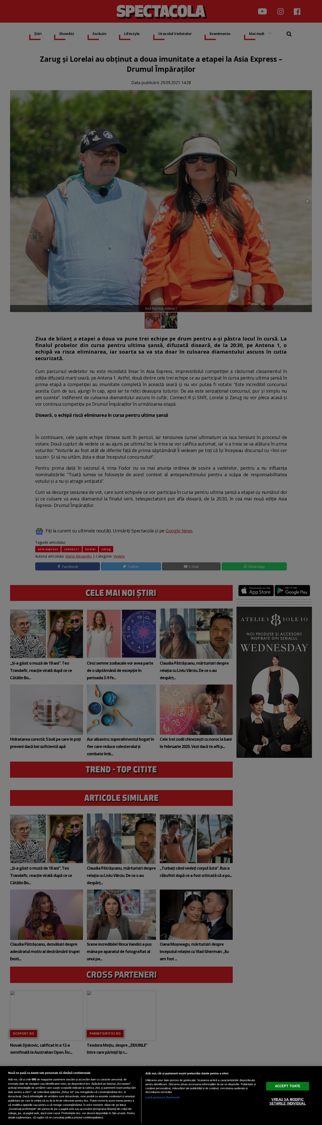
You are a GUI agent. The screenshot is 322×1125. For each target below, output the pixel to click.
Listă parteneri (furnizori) (162, 1097)
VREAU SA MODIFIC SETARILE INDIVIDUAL (287, 1101)
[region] (161, 1095)
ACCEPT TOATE (288, 1086)
